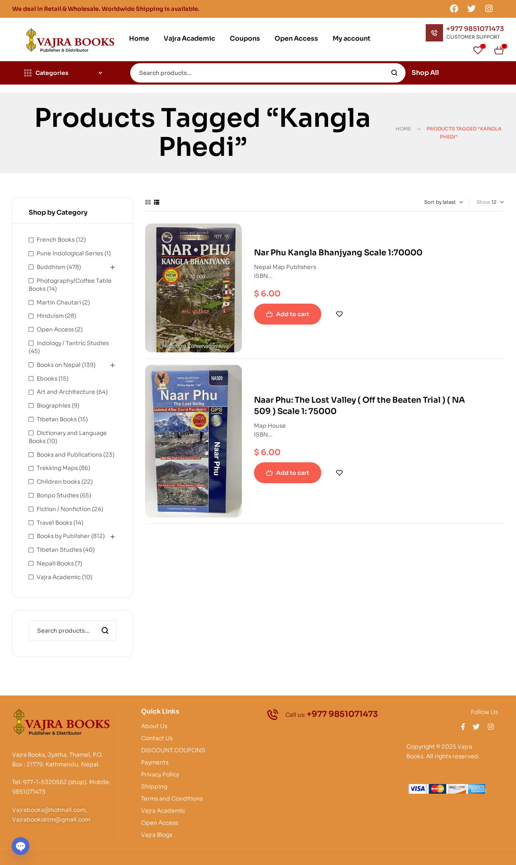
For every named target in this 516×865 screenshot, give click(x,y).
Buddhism (51, 267)
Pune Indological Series (70, 253)
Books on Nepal (59, 364)
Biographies (54, 405)
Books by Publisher (63, 536)
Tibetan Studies (59, 549)
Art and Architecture (66, 391)
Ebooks (47, 378)
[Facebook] (454, 8)
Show (483, 202)
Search (394, 73)
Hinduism (50, 315)
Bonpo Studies (58, 495)
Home (403, 129)
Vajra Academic (59, 577)
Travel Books (54, 522)
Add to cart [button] (292, 314)
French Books (56, 239)
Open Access (55, 329)
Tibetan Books (57, 419)
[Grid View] (148, 202)
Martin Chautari (59, 302)
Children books (58, 481)
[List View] (156, 202)
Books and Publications (69, 454)
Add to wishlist (339, 314)
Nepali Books (55, 563)
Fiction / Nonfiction (64, 509)
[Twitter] (472, 8)
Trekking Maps (57, 468)
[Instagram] (489, 8)
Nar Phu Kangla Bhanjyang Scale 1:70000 (338, 253)
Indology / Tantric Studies (73, 343)
